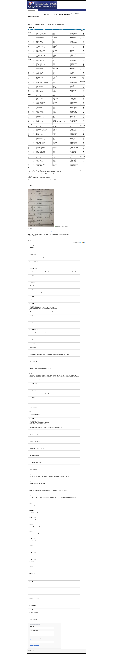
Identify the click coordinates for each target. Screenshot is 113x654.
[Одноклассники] (82, 242)
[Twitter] (80, 242)
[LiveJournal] (84, 242)
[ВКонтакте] (79, 242)
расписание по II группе (49, 230)
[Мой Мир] (83, 242)
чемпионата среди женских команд (40, 237)
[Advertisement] (56, 20)
